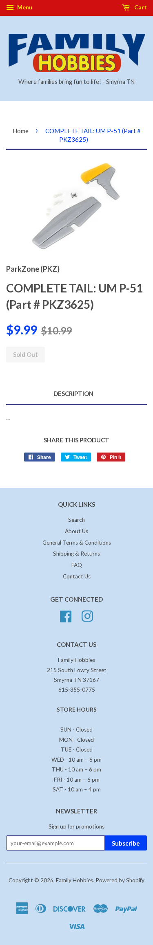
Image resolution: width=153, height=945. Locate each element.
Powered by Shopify (119, 880)
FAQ (76, 565)
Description (73, 393)
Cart (140, 7)
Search (76, 519)
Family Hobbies (74, 880)
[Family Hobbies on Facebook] (66, 615)
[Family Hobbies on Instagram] (87, 615)
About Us (76, 531)
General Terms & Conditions (76, 542)
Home (21, 130)
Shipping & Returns (76, 553)
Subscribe (126, 843)
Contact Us (77, 576)
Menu (24, 7)
